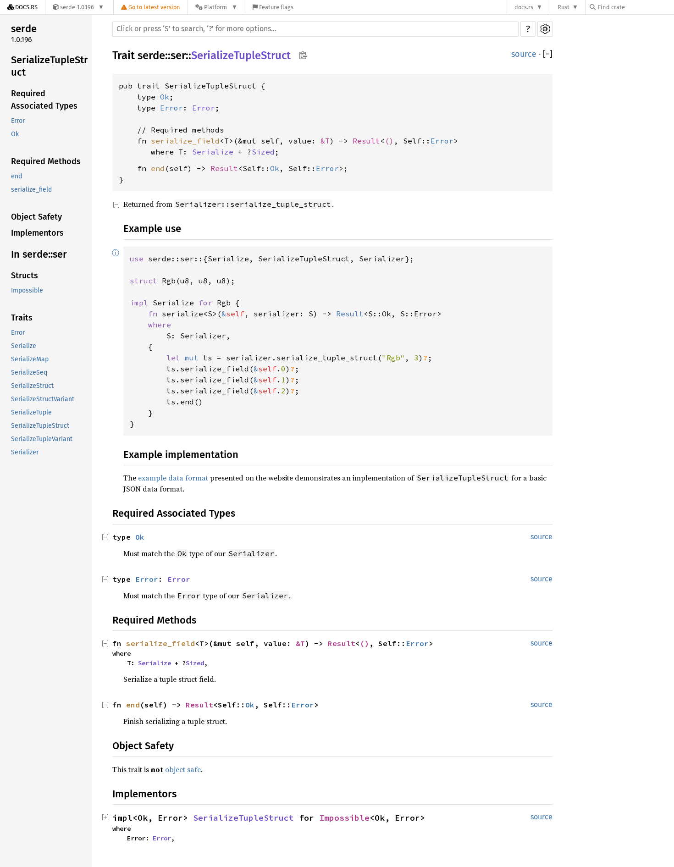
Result (366, 140)
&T (325, 140)
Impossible (27, 290)
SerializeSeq (29, 372)
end (16, 176)
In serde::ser (39, 254)
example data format (173, 478)
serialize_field (31, 189)
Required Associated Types (44, 99)
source (523, 54)
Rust (563, 7)
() (389, 140)
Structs (24, 276)
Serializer (25, 452)
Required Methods (46, 161)
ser (178, 55)
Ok (15, 134)
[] (547, 54)
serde (24, 28)
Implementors (37, 233)
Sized (263, 151)
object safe (183, 769)
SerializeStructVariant (42, 399)
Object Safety (36, 217)
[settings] (544, 29)
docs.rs (523, 7)
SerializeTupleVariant (41, 439)
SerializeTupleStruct (49, 66)
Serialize (23, 346)
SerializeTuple (31, 412)
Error (18, 121)
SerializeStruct (32, 386)
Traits (22, 318)
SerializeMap (30, 359)
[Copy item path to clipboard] (302, 56)
